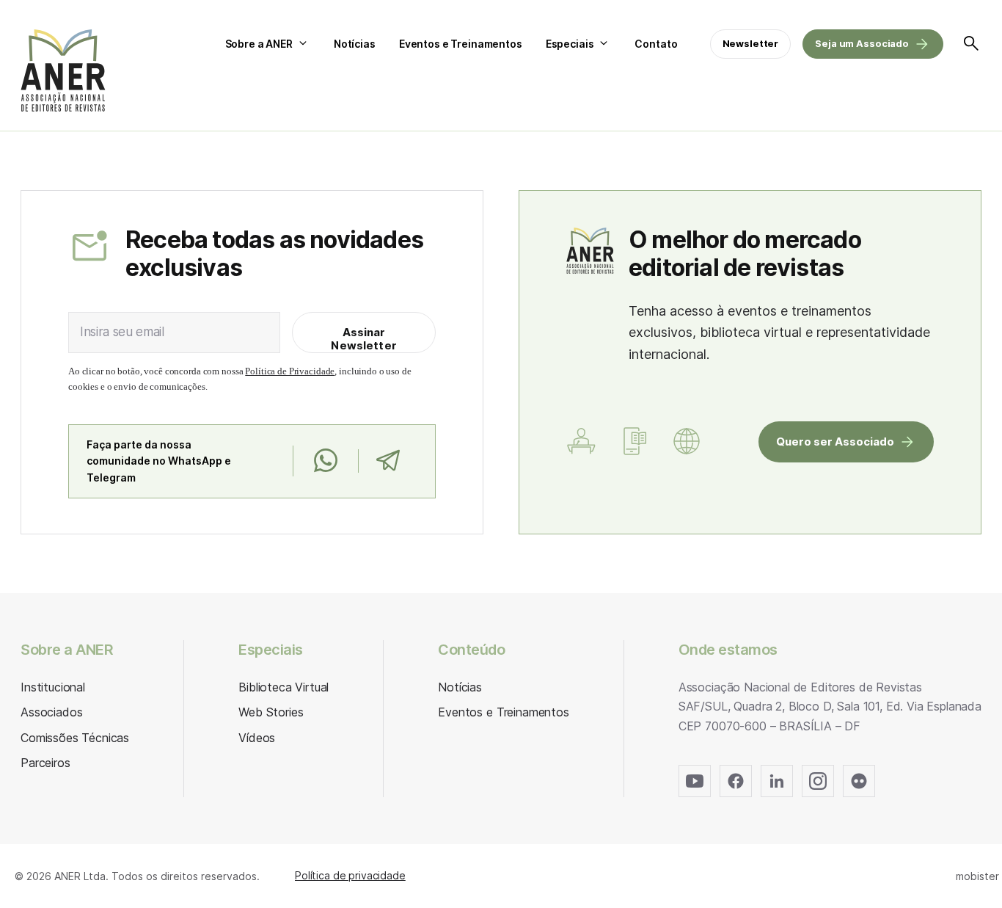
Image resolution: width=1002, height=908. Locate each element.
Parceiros (45, 762)
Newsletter (751, 43)
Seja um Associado (862, 43)
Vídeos (256, 737)
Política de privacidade (350, 875)
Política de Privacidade (289, 371)
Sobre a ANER (259, 43)
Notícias (355, 43)
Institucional (53, 687)
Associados (51, 712)
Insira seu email (122, 331)
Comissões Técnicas (75, 737)
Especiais (570, 43)
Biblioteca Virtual (283, 687)
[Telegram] (387, 461)
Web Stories (270, 712)
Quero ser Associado (835, 441)
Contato (656, 43)
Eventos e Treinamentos (460, 43)
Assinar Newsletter (364, 338)
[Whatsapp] (325, 461)
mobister (977, 876)
